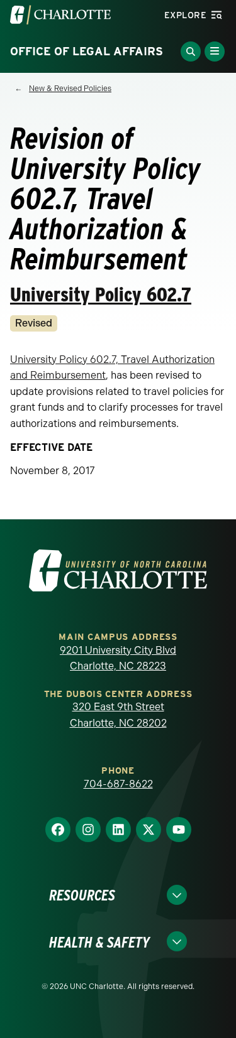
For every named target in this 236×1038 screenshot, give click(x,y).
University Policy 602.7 (100, 294)
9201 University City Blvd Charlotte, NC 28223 (118, 658)
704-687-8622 (118, 784)
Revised (33, 323)
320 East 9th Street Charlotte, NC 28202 (118, 715)
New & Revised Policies (70, 88)
